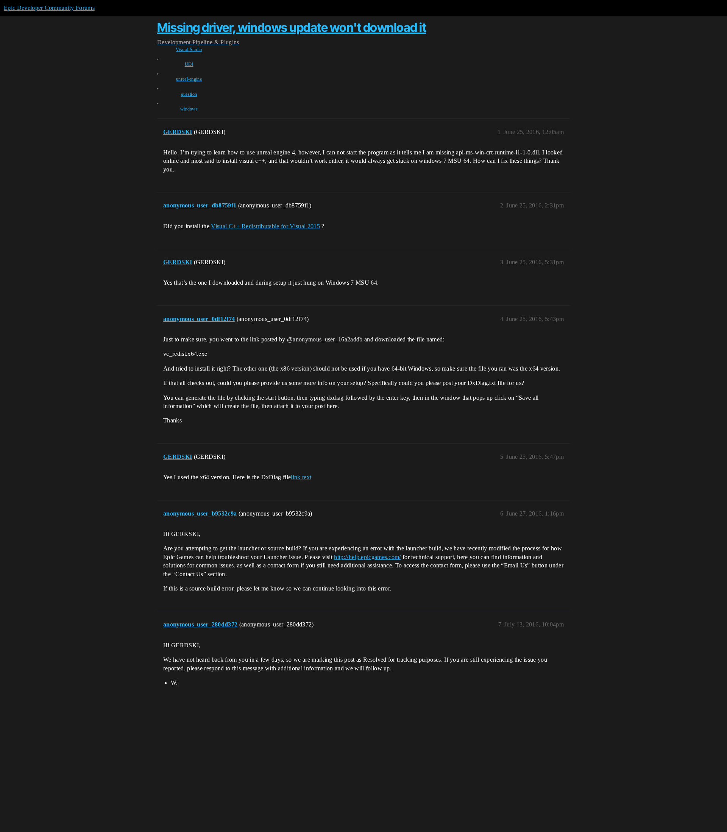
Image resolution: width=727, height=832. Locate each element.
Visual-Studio (189, 49)
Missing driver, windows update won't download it (291, 27)
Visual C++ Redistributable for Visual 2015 (265, 226)
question (189, 94)
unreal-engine (189, 79)
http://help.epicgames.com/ (367, 557)
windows (189, 109)
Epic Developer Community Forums (49, 8)
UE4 (189, 64)
